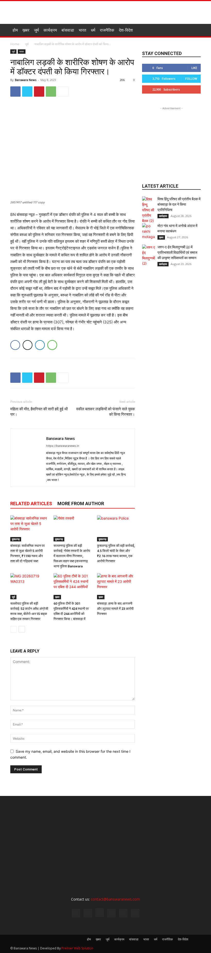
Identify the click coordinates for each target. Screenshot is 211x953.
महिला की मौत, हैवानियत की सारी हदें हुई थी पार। (39, 412)
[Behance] (76, 913)
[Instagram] (99, 913)
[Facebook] (15, 91)
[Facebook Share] (15, 345)
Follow (191, 78)
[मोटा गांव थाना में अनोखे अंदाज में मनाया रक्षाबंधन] (148, 231)
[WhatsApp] (51, 91)
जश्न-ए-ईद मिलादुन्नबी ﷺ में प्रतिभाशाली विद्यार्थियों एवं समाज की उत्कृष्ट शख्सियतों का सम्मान (177, 252)
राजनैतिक (107, 30)
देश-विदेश (126, 30)
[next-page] (22, 629)
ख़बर (25, 30)
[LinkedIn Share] (40, 345)
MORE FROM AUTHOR (80, 503)
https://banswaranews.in (62, 446)
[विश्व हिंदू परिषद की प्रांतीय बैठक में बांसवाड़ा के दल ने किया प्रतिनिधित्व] (148, 209)
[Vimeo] (123, 913)
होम (15, 30)
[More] (63, 91)
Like (194, 68)
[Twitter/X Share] (27, 345)
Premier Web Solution (77, 948)
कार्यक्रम (50, 30)
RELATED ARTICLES (31, 503)
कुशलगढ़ (16, 539)
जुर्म (36, 30)
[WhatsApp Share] (52, 345)
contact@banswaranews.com (115, 899)
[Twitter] (27, 91)
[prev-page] (13, 629)
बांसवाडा (67, 30)
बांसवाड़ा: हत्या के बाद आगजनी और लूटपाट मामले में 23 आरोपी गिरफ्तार (115, 609)
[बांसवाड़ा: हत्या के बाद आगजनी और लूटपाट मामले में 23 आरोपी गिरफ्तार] (116, 586)
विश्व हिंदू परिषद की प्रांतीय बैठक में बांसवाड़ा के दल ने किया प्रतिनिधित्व (178, 204)
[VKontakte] (135, 913)
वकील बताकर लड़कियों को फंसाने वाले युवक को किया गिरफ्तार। (105, 412)
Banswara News (25, 80)
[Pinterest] (39, 91)
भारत (82, 30)
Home (14, 44)
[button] (194, 30)
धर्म (93, 30)
